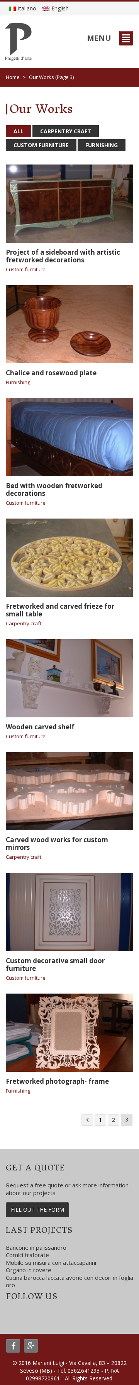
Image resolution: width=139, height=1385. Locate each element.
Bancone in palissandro (36, 1247)
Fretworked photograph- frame (57, 1081)
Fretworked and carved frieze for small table (60, 610)
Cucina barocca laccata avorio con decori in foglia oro (69, 1281)
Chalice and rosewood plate (51, 372)
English (60, 8)
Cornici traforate (27, 1255)
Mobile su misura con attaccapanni (51, 1262)
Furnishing (101, 145)
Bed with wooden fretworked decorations (54, 489)
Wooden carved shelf (40, 726)
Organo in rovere (28, 1270)
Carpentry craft (65, 131)
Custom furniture (41, 145)
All (19, 131)
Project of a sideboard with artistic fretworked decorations (63, 256)
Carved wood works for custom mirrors (57, 843)
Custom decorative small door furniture (55, 964)
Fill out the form (37, 1209)
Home (13, 77)
